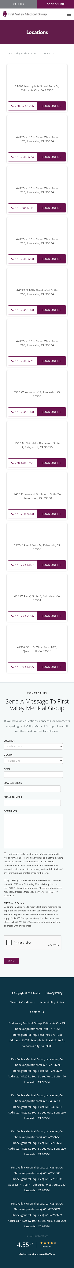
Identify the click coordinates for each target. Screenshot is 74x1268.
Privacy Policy (54, 993)
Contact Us (49, 53)
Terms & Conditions (22, 1002)
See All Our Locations (37, 1235)
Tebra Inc (35, 993)
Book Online (51, 106)
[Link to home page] (32, 14)
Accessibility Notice (51, 1002)
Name (7, 769)
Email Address (13, 783)
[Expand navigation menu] (69, 14)
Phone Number (13, 797)
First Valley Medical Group (23, 53)
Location (9, 740)
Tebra (52, 1254)
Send (11, 960)
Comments (10, 811)
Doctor (8, 754)
